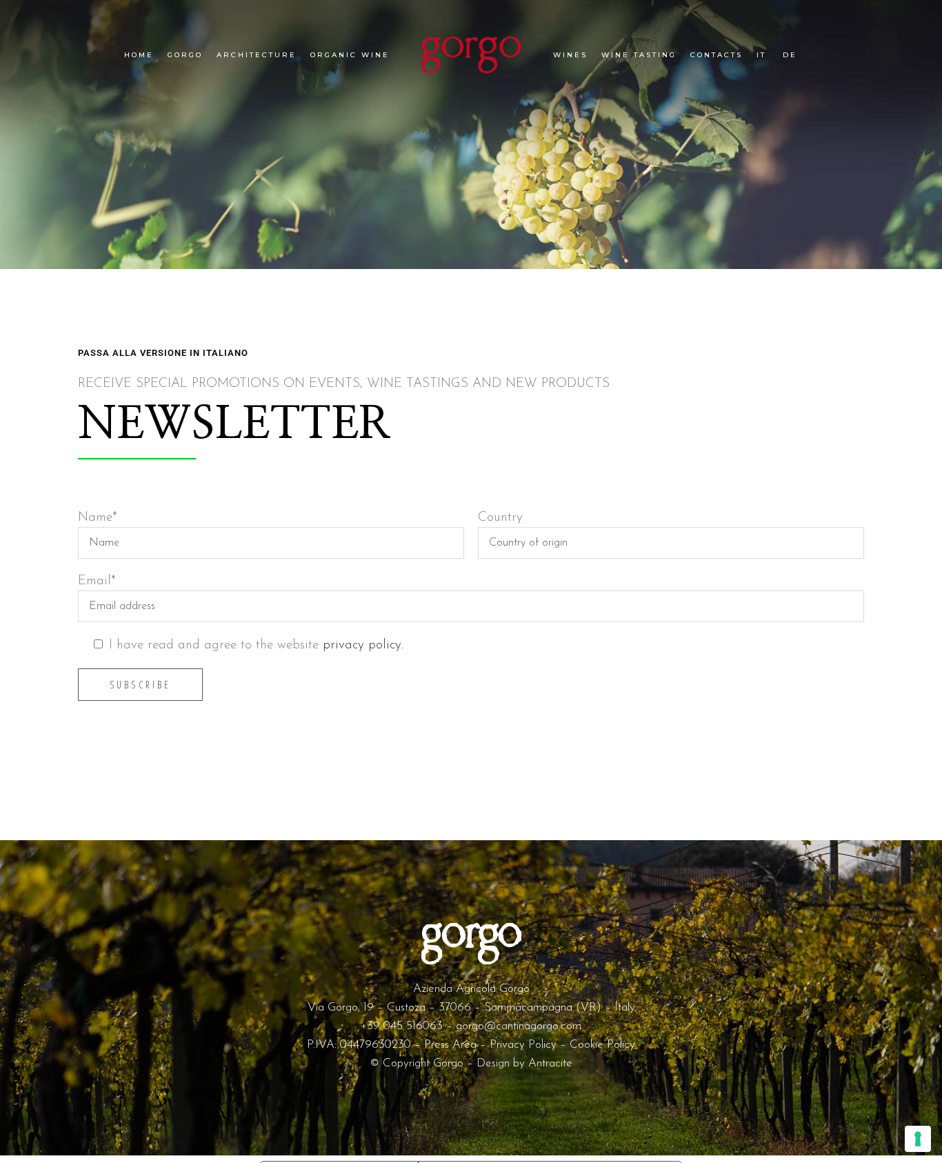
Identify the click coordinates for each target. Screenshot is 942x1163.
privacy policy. (363, 645)
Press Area (450, 1045)
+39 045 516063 (402, 1026)
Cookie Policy (602, 1045)
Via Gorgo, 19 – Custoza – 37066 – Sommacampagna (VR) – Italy (471, 1007)
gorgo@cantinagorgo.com (518, 1026)
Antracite (550, 1063)
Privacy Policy (523, 1045)
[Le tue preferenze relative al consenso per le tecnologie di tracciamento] (918, 1139)
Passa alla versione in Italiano (163, 353)
